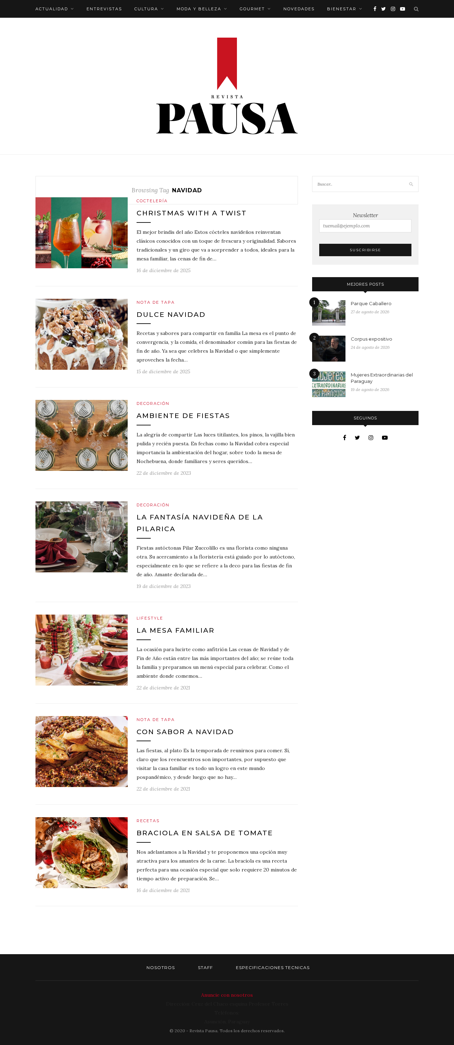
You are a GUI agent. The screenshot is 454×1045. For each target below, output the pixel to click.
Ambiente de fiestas (183, 416)
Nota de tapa (156, 302)
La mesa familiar (176, 630)
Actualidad (51, 8)
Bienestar (341, 8)
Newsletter (365, 215)
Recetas (148, 820)
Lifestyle (150, 618)
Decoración (153, 403)
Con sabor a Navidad (185, 732)
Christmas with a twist (192, 213)
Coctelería (152, 200)
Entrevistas (104, 8)
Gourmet (252, 8)
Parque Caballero (371, 303)
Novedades (299, 8)
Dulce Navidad (171, 314)
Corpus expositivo (371, 339)
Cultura (146, 8)
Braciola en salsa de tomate (205, 833)
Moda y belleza (199, 8)
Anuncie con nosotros (227, 995)
